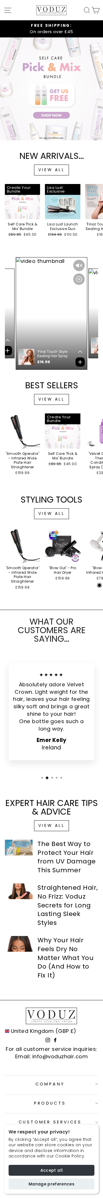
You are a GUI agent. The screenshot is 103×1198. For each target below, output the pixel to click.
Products (50, 1103)
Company (50, 1084)
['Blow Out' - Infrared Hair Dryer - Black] (99, 585)
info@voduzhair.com (60, 1056)
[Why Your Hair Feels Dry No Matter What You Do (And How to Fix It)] (19, 944)
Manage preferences (51, 1184)
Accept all (51, 1170)
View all (51, 170)
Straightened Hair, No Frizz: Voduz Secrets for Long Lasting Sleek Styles (67, 905)
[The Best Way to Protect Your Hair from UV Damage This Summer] (19, 847)
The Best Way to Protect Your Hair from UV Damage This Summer (66, 857)
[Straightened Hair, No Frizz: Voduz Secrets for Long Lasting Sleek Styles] (19, 891)
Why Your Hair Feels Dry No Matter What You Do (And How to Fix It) (65, 958)
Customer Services (50, 1122)
